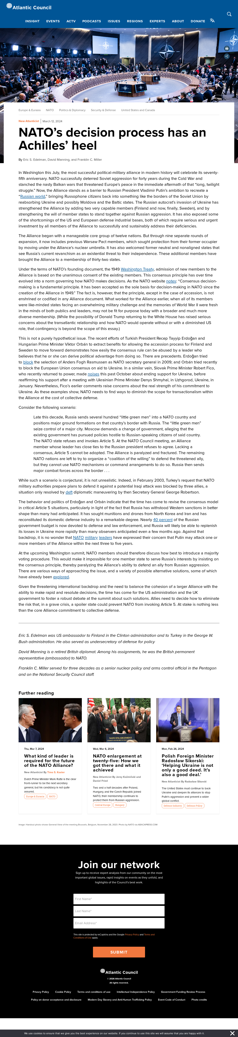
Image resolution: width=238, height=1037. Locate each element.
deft (69, 492)
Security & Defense (103, 110)
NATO (50, 110)
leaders (105, 537)
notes (171, 281)
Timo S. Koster (56, 772)
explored (61, 577)
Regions (135, 21)
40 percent (163, 519)
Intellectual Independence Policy (136, 992)
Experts (157, 21)
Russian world (32, 196)
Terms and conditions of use (93, 992)
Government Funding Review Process (183, 992)
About (178, 21)
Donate (198, 21)
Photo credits (199, 1000)
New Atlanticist (29, 121)
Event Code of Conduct (171, 1000)
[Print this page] (227, 48)
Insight (32, 21)
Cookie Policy (63, 992)
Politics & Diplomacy (72, 110)
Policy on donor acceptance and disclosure (56, 1000)
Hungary (119, 804)
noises (93, 374)
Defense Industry (173, 805)
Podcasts (91, 21)
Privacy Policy (132, 934)
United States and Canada (138, 110)
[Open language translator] (212, 20)
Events (53, 21)
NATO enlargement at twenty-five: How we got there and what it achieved (117, 763)
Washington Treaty (137, 269)
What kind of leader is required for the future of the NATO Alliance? (49, 761)
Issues (114, 21)
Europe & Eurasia (30, 110)
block (28, 362)
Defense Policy (194, 805)
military (91, 537)
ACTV (71, 21)
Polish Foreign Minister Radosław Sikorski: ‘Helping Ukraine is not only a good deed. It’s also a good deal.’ (188, 765)
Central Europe (102, 804)
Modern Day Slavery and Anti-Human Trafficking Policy (120, 1000)
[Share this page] (227, 56)
